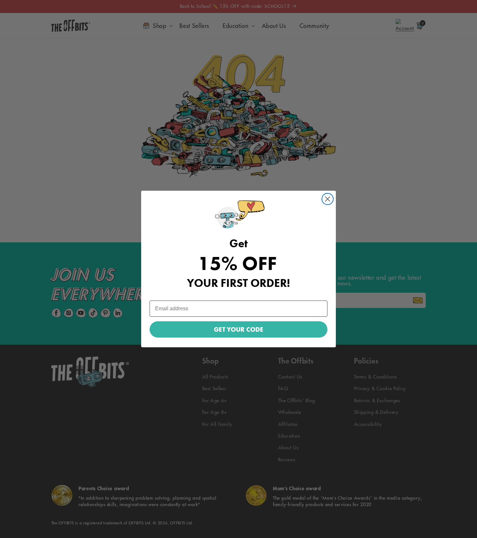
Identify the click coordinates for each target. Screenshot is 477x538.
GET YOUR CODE (238, 329)
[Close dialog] (327, 199)
